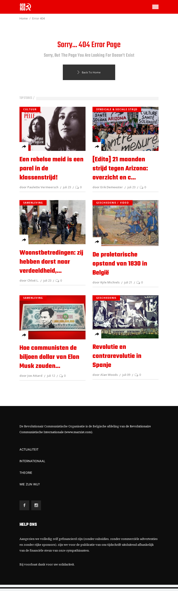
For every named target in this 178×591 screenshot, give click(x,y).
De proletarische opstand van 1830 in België (119, 263)
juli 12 (51, 375)
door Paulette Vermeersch (38, 187)
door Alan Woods (105, 375)
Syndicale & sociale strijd (116, 109)
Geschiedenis (106, 202)
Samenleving (33, 202)
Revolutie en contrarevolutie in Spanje (116, 356)
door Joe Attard (30, 375)
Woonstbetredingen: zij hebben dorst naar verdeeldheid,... (51, 262)
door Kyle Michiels (106, 282)
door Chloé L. (29, 280)
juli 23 (67, 187)
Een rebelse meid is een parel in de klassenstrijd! (51, 168)
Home (23, 18)
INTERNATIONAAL (32, 461)
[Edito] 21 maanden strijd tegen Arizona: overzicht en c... (120, 168)
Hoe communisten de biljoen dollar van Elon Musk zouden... (49, 357)
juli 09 (126, 375)
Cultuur (30, 109)
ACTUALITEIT (28, 449)
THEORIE (25, 472)
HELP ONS (28, 524)
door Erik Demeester (107, 187)
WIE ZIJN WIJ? (29, 484)
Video (124, 202)
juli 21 (128, 282)
